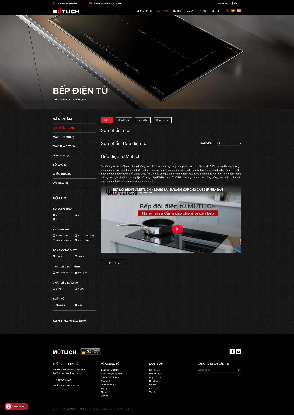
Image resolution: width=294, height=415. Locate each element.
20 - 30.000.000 (64, 240)
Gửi (239, 370)
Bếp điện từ (154, 370)
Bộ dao (152, 384)
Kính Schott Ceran (64, 272)
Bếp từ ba (143, 120)
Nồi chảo (153, 381)
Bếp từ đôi (123, 120)
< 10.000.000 (62, 235)
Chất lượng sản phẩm (111, 373)
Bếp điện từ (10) (64, 128)
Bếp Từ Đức (162, 120)
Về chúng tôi (144, 11)
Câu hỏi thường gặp (110, 377)
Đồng (58, 289)
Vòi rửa (152, 392)
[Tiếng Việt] (233, 10)
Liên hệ (215, 11)
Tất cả (107, 120)
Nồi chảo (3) (61, 155)
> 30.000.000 (84, 240)
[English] (239, 10)
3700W (59, 256)
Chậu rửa (153, 388)
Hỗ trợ (177, 11)
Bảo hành (105, 381)
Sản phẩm (162, 11)
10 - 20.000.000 (86, 235)
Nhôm (81, 289)
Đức (80, 305)
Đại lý (190, 11)
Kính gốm (82, 272)
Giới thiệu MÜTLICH (110, 370)
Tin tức (202, 11)
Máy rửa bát (155, 377)
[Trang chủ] (56, 99)
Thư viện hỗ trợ (108, 384)
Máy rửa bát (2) (64, 146)
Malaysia (60, 305)
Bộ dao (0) (60, 164)
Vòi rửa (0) (60, 183)
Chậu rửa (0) (62, 174)
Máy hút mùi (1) (63, 137)
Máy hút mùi (155, 373)
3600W (81, 256)
